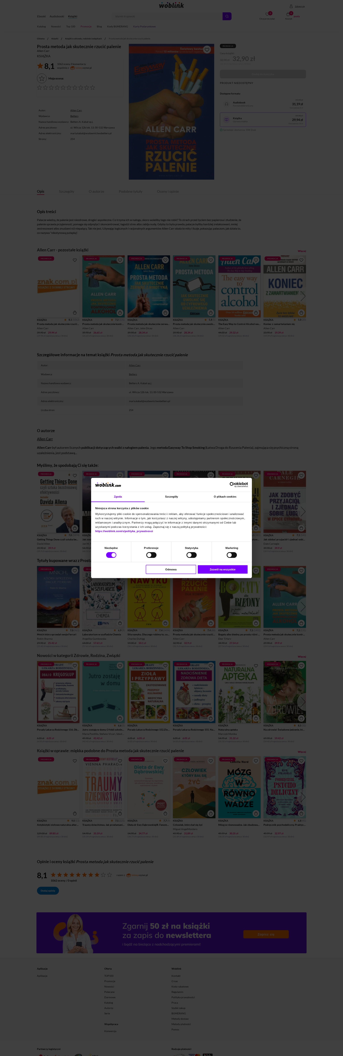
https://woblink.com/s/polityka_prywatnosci (124, 531)
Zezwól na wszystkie (222, 569)
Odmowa (171, 569)
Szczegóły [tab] (171, 496)
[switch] (151, 555)
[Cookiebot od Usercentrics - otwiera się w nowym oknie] (232, 484)
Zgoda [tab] (118, 496)
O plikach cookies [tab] (225, 496)
